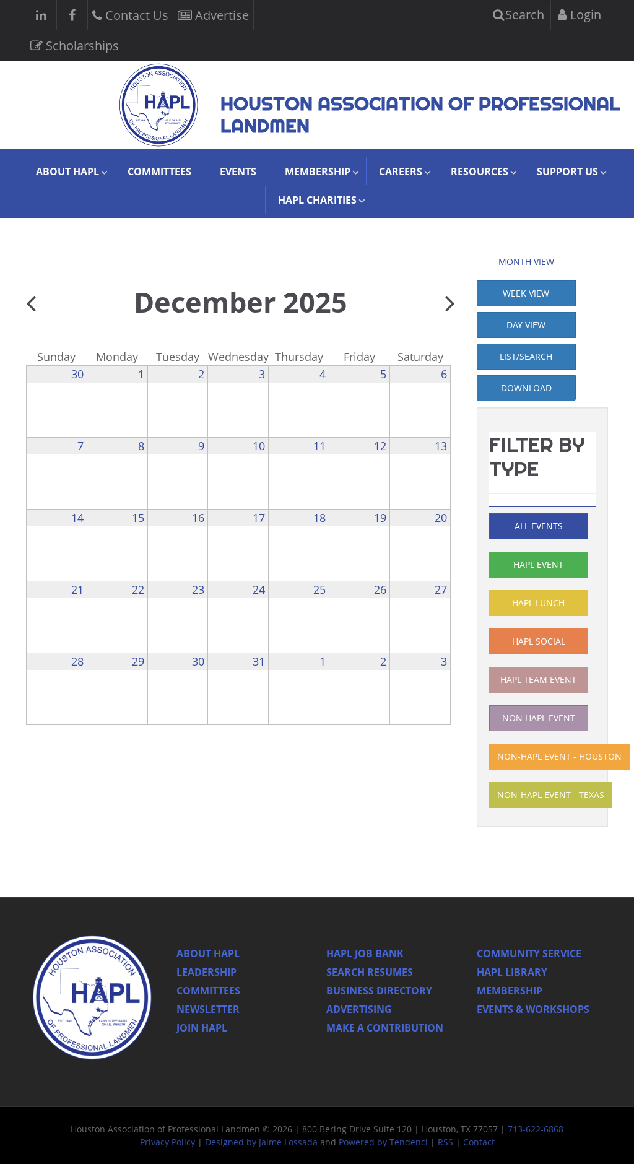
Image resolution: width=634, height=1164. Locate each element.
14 (77, 517)
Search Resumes (369, 972)
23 (198, 589)
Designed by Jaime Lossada (261, 1142)
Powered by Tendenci (383, 1142)
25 (319, 589)
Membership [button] (317, 171)
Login (584, 14)
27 (441, 589)
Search (523, 14)
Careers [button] (400, 171)
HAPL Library (512, 972)
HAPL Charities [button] (317, 200)
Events (238, 171)
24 (259, 589)
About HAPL (208, 953)
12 (380, 445)
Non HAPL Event (538, 718)
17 (259, 517)
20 (441, 517)
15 (138, 517)
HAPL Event (538, 564)
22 (138, 589)
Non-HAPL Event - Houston (559, 756)
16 (198, 517)
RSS (445, 1142)
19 (380, 517)
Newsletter (208, 1009)
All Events (539, 526)
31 (259, 661)
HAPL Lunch (538, 603)
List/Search (526, 356)
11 (319, 445)
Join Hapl (201, 1028)
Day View (525, 325)
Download (526, 388)
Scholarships (81, 45)
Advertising (359, 1009)
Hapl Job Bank (365, 953)
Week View (526, 293)
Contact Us (135, 15)
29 (138, 661)
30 (77, 374)
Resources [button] (479, 171)
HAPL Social (538, 641)
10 (259, 445)
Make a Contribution (384, 1028)
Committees (159, 171)
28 (77, 661)
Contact (479, 1142)
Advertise (220, 15)
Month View (526, 261)
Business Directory (379, 990)
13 (441, 445)
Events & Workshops (533, 1009)
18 (319, 517)
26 (380, 589)
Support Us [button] (567, 171)
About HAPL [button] (67, 171)
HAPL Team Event (538, 679)
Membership (509, 990)
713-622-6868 (535, 1129)
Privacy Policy (167, 1142)
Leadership (206, 972)
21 (77, 589)
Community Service (529, 953)
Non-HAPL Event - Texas (550, 795)
